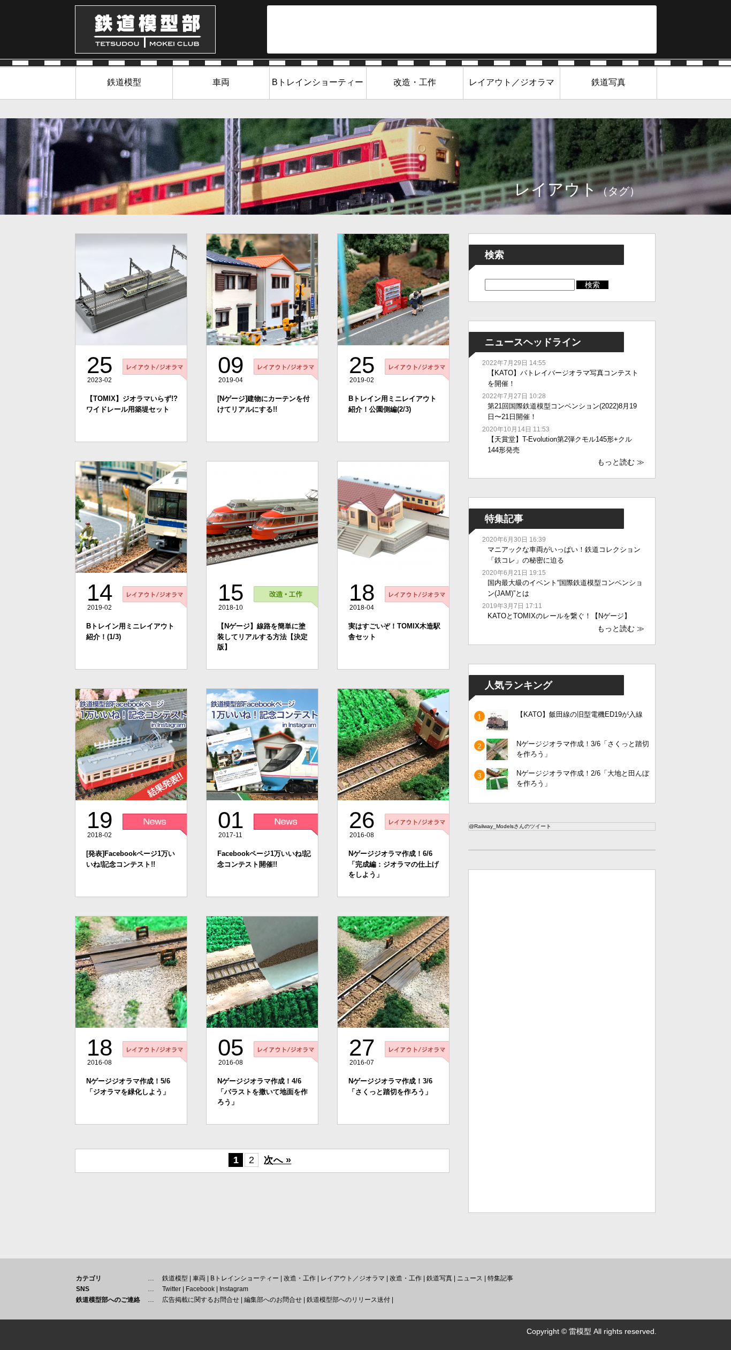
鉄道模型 (124, 82)
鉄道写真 (608, 82)
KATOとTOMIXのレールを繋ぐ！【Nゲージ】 (559, 616)
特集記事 (500, 1278)
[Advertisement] (462, 29)
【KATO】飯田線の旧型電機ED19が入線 (579, 714)
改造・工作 (414, 82)
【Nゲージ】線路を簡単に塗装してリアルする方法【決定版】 (262, 636)
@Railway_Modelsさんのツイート (510, 826)
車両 (221, 82)
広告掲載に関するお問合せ (200, 1299)
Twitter (171, 1289)
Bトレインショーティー (317, 82)
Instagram (233, 1289)
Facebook (200, 1289)
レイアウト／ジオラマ (511, 82)
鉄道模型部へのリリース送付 (348, 1299)
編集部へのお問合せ (273, 1299)
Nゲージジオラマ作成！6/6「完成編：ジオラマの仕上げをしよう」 (393, 864)
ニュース (470, 1278)
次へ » (277, 1160)
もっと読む (616, 462)
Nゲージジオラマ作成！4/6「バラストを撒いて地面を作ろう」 (262, 1091)
